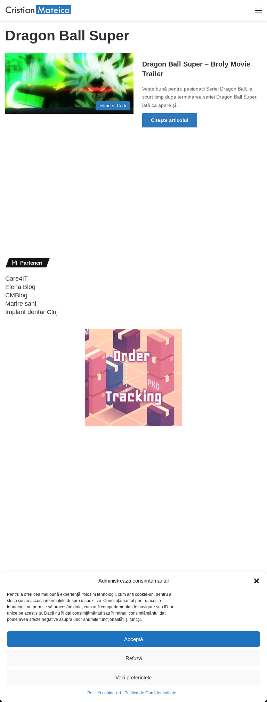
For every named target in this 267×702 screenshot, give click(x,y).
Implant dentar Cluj (31, 312)
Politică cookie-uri (104, 693)
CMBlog (16, 295)
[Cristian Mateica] (38, 10)
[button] (256, 580)
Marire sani (20, 303)
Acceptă (133, 639)
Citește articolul (169, 120)
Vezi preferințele (133, 677)
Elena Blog (20, 286)
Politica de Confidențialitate (150, 693)
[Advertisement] (57, 559)
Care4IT (16, 278)
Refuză (134, 658)
